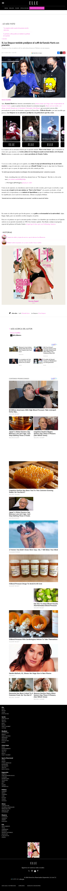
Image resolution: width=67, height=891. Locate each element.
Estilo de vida (24, 8)
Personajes (5, 737)
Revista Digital (33, 301)
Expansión (5, 772)
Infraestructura (6, 808)
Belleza (11, 8)
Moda (6, 8)
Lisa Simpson (42, 313)
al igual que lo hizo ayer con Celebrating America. (41, 224)
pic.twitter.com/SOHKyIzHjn (17, 179)
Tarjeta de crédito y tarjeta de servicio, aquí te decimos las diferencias (26, 237)
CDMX (3, 796)
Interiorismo (5, 812)
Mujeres (4, 785)
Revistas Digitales (37, 8)
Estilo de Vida (5, 740)
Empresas (4, 774)
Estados (4, 797)
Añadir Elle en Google (37, 53)
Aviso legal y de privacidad (9, 885)
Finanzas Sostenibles (7, 832)
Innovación (5, 834)
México (3, 793)
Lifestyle (4, 767)
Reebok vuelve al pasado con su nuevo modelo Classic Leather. (24, 243)
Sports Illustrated (7, 758)
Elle (3, 707)
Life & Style (5, 745)
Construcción (5, 805)
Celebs (17, 8)
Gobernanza (5, 829)
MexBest (4, 731)
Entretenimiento (6, 748)
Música (3, 753)
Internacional (5, 778)
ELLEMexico (29, 871)
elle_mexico (33, 870)
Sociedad (4, 800)
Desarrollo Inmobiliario (8, 807)
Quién (4, 717)
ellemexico (36, 870)
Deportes (4, 750)
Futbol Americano (6, 763)
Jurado (3, 742)
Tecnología (5, 780)
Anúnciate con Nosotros (34, 885)
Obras (3, 782)
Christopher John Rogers (33, 108)
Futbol (3, 759)
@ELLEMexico (17, 335)
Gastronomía (5, 732)
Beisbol (4, 761)
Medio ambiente (6, 826)
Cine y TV (4, 752)
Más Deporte (5, 766)
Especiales (4, 821)
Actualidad (5, 816)
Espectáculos (5, 718)
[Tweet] (61, 53)
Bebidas (4, 734)
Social (3, 827)
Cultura (4, 728)
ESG (3, 783)
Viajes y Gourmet (6, 726)
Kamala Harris (26, 313)
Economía (4, 777)
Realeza (4, 720)
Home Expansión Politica (8, 775)
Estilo (3, 747)
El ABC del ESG (5, 835)
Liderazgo (4, 818)
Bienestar (4, 739)
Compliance (21, 885)
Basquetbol (5, 764)
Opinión (4, 799)
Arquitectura (5, 810)
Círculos (4, 721)
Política (4, 790)
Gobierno (4, 791)
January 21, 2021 (27, 183)
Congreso (4, 794)
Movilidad (4, 831)
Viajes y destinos (6, 736)
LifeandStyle (5, 786)
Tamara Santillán (15, 333)
